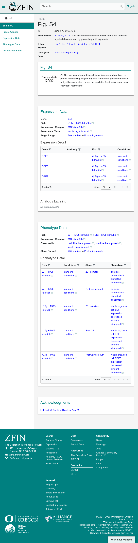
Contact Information (56, 505)
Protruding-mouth (94, 289)
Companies (102, 467)
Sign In (131, 6)
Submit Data (77, 444)
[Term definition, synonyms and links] (91, 131)
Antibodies (51, 452)
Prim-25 (89, 330)
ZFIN (73, 474)
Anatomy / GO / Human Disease (54, 458)
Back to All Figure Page (67, 52)
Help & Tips (52, 484)
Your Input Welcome (121, 539)
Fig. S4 (7, 18)
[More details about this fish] (93, 123)
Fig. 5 (87, 44)
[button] (50, 149)
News (99, 440)
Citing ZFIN (52, 501)
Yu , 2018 (62, 35)
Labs (98, 463)
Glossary (50, 488)
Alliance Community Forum (106, 454)
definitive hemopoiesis (80, 243)
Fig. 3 (72, 44)
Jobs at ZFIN (52, 509)
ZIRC (73, 459)
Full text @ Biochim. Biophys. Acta (58, 410)
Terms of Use (126, 519)
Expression (51, 444)
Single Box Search (55, 492)
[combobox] (82, 6)
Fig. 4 (80, 44)
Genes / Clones (54, 440)
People (100, 459)
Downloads (77, 440)
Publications (52, 463)
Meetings (101, 444)
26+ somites (91, 271)
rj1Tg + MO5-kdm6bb (79, 123)
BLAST (74, 469)
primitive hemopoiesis (107, 243)
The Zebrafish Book (81, 455)
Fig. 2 (65, 44)
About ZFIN (52, 496)
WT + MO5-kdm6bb (78, 234)
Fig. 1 (58, 44)
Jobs (98, 448)
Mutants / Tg (52, 448)
